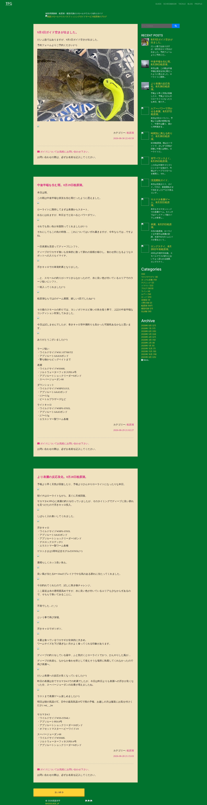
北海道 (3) (145, 300)
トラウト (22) (147, 285)
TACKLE (182, 4)
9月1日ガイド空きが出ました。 (57, 32)
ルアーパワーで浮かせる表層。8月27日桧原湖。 (161, 111)
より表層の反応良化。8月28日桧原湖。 (62, 476)
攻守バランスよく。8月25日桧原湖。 (161, 160)
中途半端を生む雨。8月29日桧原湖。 (61, 185)
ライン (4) (145, 291)
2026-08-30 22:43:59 (123, 138)
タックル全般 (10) (149, 280)
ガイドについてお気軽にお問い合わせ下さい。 (65, 151)
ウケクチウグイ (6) (149, 277)
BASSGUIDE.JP (52, 803)
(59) (143, 274)
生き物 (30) (146, 311)
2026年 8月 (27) (148, 325)
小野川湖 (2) (146, 303)
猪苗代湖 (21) (147, 308)
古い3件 (58, 792)
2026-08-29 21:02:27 (123, 430)
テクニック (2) (147, 282)
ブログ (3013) (147, 288)
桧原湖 (130, 132)
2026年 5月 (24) (148, 334)
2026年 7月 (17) (148, 328)
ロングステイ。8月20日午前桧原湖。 (161, 248)
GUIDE (158, 4)
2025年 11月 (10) (148, 351)
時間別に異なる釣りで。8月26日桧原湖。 (161, 136)
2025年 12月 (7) (148, 348)
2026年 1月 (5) (148, 345)
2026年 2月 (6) (148, 343)
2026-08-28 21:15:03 (123, 756)
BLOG (190, 4)
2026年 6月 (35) (148, 331)
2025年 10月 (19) (149, 354)
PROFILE (198, 4)
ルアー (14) (146, 294)
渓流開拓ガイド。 (160, 180)
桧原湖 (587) (146, 305)
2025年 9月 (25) (148, 357)
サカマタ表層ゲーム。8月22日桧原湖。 (160, 202)
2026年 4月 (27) (148, 337)
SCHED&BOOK (170, 4)
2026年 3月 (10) (148, 340)
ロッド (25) (146, 297)
